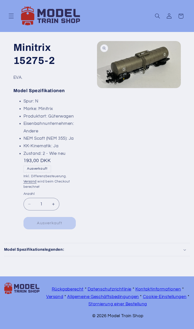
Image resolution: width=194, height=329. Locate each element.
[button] (11, 16)
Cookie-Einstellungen (165, 297)
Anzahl (29, 194)
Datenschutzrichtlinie (109, 289)
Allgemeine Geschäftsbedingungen (103, 297)
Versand (30, 181)
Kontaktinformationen (158, 289)
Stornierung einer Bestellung (117, 304)
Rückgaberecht (68, 289)
